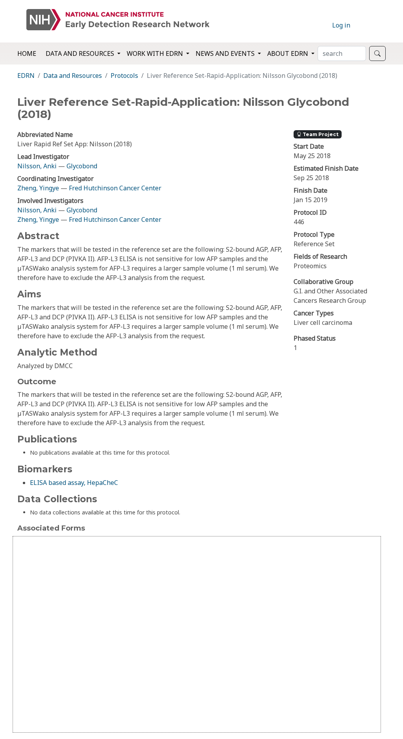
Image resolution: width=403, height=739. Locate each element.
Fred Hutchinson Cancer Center (115, 188)
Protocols (124, 75)
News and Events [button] (226, 53)
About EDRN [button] (288, 53)
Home (26, 53)
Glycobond (82, 166)
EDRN (26, 75)
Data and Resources (72, 75)
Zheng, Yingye (39, 188)
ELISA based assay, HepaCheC (74, 482)
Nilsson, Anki (37, 166)
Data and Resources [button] (81, 53)
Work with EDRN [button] (156, 53)
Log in (341, 25)
